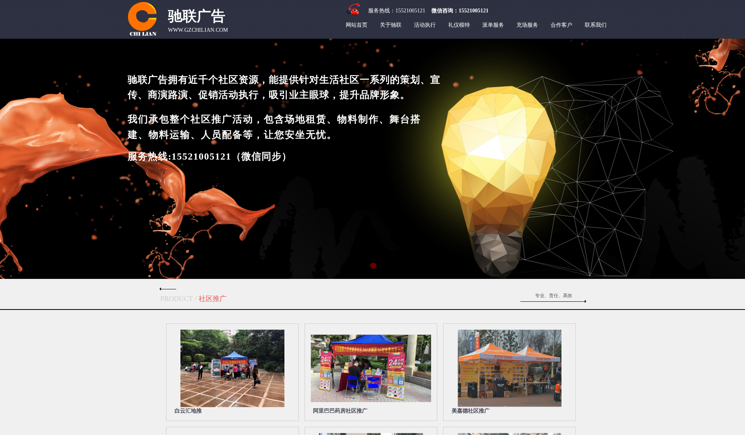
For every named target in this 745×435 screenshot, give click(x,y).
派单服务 (493, 25)
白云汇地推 (188, 411)
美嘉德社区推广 (471, 411)
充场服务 (527, 25)
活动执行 (425, 25)
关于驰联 (391, 25)
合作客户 (561, 25)
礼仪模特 (459, 25)
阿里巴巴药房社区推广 (340, 411)
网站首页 (356, 25)
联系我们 (595, 25)
